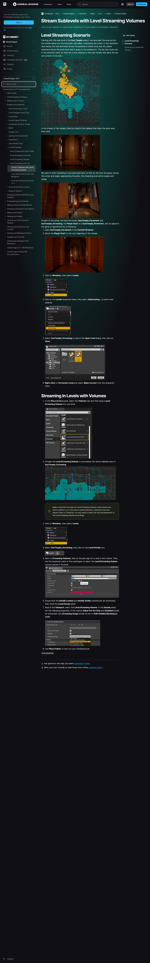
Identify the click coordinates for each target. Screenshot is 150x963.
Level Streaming (15, 147)
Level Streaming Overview (20, 155)
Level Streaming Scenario (132, 42)
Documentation (58, 14)
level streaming (47, 653)
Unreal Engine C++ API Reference (20, 248)
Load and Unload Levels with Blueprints (22, 175)
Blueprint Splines (15, 191)
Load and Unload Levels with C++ (22, 182)
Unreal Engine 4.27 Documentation (16, 89)
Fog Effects (13, 140)
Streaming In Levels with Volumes (134, 48)
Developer (49, 14)
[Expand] (5, 93)
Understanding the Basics (17, 97)
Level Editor (13, 117)
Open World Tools (16, 143)
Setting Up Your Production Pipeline (18, 221)
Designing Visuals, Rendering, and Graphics (20, 196)
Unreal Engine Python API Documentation (17, 253)
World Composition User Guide (22, 151)
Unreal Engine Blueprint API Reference (17, 242)
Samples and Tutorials (15, 237)
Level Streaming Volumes (20, 159)
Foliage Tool (13, 132)
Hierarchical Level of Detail (19, 187)
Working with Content (15, 101)
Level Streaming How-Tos (20, 163)
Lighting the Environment (18, 136)
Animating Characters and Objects (20, 209)
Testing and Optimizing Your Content (18, 228)
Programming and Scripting (17, 201)
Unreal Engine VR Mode (18, 120)
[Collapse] (5, 104)
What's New (11, 93)
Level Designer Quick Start (19, 113)
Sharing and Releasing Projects (19, 233)
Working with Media (14, 216)
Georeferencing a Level (18, 109)
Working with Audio (14, 213)
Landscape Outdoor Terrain (19, 124)
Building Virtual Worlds (15, 105)
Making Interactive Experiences (19, 205)
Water (11, 128)
